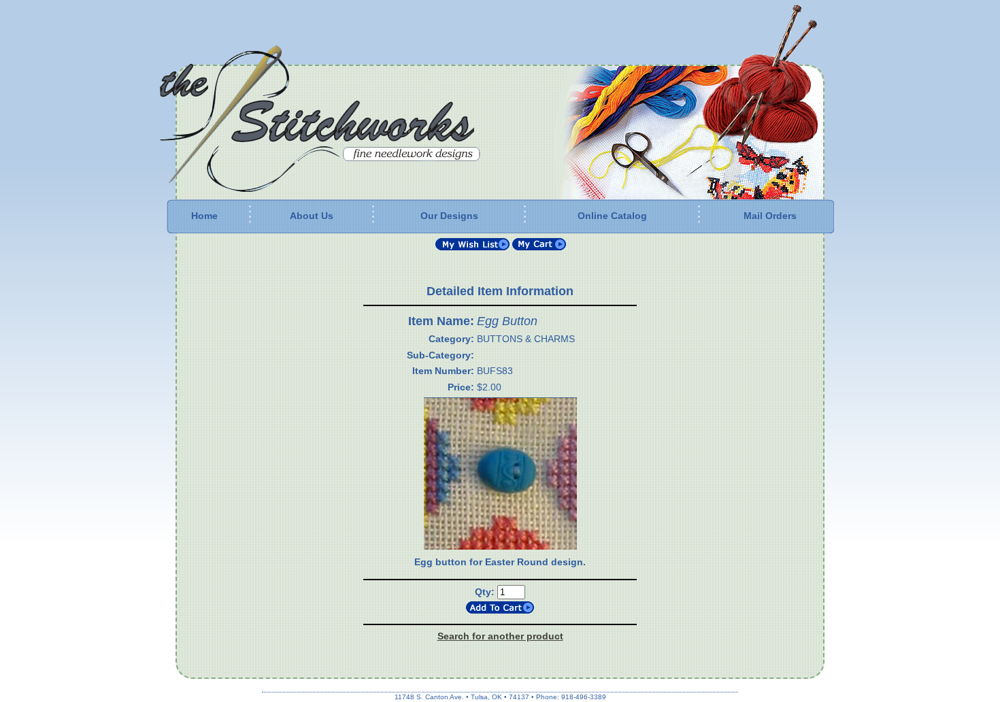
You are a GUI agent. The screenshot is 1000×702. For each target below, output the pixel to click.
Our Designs (449, 215)
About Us (311, 215)
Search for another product (500, 636)
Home (204, 215)
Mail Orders (770, 215)
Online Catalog (612, 215)
